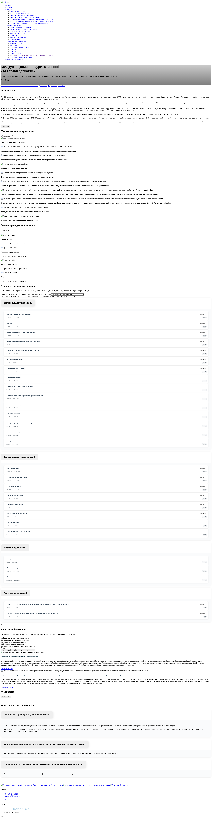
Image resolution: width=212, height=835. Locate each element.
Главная (8, 6)
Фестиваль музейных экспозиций (22, 13)
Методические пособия (14, 59)
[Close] (2, 816)
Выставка (13, 45)
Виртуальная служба (17, 33)
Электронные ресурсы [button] (13, 25)
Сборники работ (16, 53)
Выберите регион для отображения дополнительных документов (25, 294)
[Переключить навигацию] (8, 2)
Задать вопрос (15, 39)
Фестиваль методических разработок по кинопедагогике (31, 21)
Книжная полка (16, 35)
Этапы (35, 86)
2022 (22, 650)
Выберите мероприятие (10, 646)
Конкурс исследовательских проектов (24, 15)
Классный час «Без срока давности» (23, 29)
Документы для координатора (19, 457)
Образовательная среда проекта (21, 57)
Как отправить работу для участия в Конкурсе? (27, 715)
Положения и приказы (15, 593)
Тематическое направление (22, 86)
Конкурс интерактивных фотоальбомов (25, 17)
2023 (17, 650)
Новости (8, 8)
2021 (27, 650)
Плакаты (13, 49)
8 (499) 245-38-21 (11, 794)
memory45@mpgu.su (12, 796)
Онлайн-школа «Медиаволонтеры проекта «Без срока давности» (34, 19)
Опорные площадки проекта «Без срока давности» (29, 23)
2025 (8, 650)
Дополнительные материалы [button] (16, 41)
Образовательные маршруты (20, 31)
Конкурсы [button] (9, 10)
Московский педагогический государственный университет (32, 55)
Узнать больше (6, 84)
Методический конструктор (20, 27)
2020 (32, 650)
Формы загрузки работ (56, 86)
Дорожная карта (16, 43)
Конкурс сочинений (17, 11)
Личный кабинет (11, 798)
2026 (3, 650)
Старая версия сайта (13, 800)
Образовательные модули (19, 47)
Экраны (13, 51)
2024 (13, 650)
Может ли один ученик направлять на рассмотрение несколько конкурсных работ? (45, 744)
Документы (43, 86)
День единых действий (18, 37)
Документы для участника (18, 303)
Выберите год (6, 648)
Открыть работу (7, 669)
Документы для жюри (15, 548)
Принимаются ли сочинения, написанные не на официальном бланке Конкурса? (43, 764)
